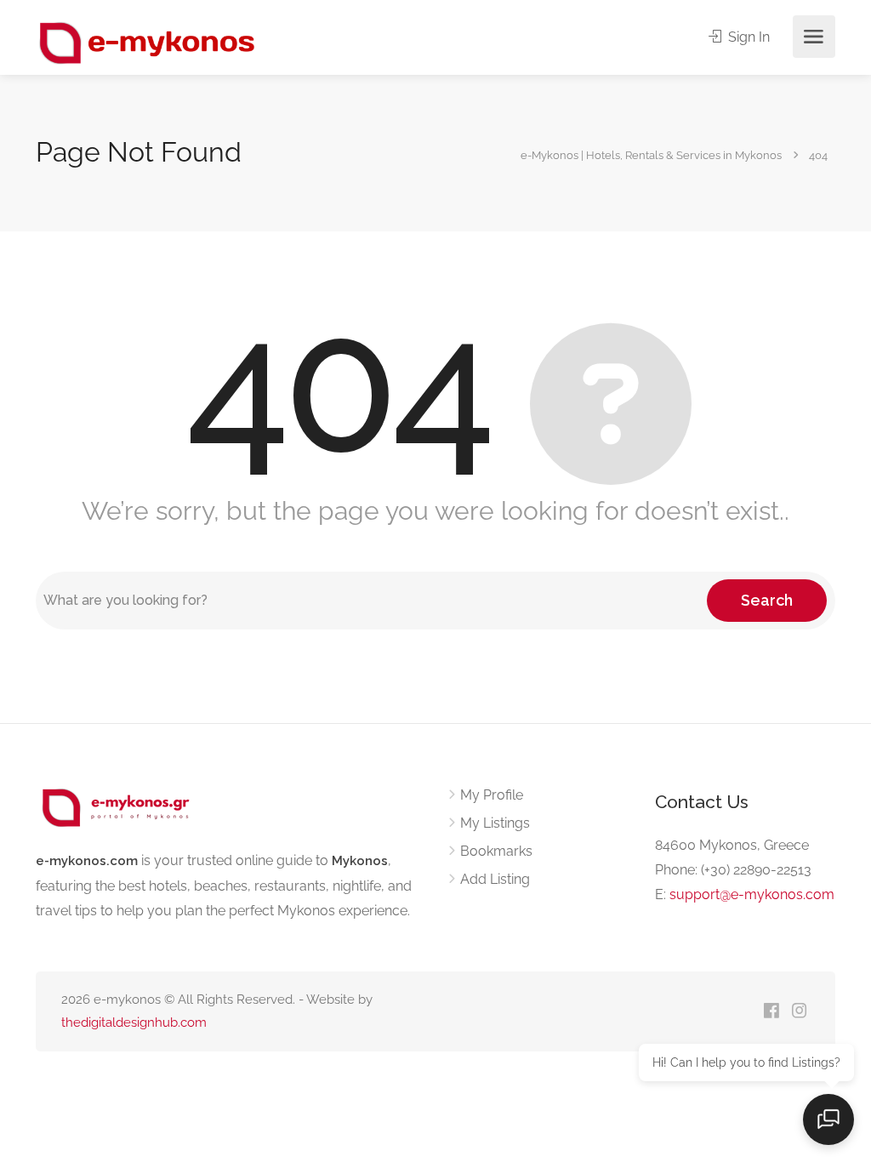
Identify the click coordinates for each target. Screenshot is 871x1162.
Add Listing (495, 879)
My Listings (495, 823)
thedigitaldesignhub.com (134, 1022)
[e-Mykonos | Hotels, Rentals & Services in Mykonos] (148, 42)
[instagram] (799, 1011)
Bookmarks (496, 851)
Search (767, 600)
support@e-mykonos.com (751, 894)
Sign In (747, 37)
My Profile (491, 795)
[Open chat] (828, 1119)
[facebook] (771, 1011)
